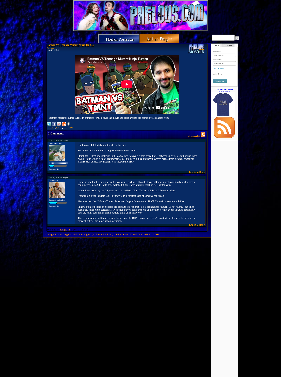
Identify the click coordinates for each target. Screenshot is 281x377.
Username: (217, 51)
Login (216, 45)
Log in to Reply (197, 172)
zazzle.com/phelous (224, 91)
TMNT (70, 128)
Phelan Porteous (119, 39)
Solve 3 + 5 (217, 74)
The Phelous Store (224, 89)
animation (51, 128)
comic (65, 128)
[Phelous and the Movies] (196, 49)
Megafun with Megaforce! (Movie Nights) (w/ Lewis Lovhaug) (79, 234)
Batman (59, 128)
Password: (217, 59)
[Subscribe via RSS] (224, 137)
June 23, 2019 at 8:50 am (58, 140)
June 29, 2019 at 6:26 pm (58, 177)
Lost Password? (218, 68)
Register (228, 45)
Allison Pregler (159, 38)
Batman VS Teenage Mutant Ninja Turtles (70, 45)
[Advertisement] (224, 190)
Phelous (50, 48)
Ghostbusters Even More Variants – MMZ (139, 234)
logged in (65, 229)
